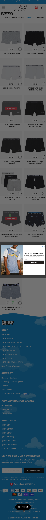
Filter (25, 507)
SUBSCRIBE (34, 262)
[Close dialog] (43, 246)
